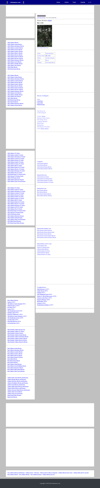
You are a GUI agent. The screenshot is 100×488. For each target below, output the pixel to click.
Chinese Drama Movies (43, 249)
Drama (42, 128)
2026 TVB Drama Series (14, 177)
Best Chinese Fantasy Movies (15, 353)
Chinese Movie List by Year (65, 472)
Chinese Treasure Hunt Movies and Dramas (19, 390)
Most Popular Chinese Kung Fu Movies (18, 342)
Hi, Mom (10, 307)
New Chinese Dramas (36, 474)
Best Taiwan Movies (42, 192)
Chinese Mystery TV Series (43, 254)
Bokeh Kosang (41, 104)
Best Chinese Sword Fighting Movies (17, 366)
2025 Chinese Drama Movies (15, 82)
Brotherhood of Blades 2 (43, 305)
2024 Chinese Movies (41, 17)
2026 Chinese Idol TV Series (15, 165)
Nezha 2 (10, 302)
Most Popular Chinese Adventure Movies (18, 336)
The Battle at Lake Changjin (15, 303)
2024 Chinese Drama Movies (44, 166)
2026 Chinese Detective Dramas (16, 179)
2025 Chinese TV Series (14, 187)
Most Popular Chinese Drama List (16, 329)
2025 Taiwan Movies (13, 101)
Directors (36, 472)
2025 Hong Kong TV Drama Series (17, 210)
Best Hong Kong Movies (14, 360)
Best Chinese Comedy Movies (15, 351)
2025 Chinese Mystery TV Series (16, 203)
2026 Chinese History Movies (15, 53)
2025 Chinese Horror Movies (15, 85)
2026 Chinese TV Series (14, 153)
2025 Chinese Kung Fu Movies (15, 87)
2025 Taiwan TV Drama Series (15, 212)
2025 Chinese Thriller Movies (15, 94)
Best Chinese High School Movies (16, 369)
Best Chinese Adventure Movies (16, 350)
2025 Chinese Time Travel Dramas (16, 219)
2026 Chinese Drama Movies (15, 49)
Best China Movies (12, 358)
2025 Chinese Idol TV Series (15, 200)
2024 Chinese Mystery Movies (44, 168)
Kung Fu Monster (41, 299)
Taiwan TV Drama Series (43, 247)
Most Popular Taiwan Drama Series (45, 232)
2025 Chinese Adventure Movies (16, 78)
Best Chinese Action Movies (15, 348)
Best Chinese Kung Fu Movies (15, 357)
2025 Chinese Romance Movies (15, 91)
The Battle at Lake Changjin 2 (15, 316)
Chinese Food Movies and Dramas (16, 384)
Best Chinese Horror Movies (15, 355)
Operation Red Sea (12, 321)
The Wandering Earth (42, 294)
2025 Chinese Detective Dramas (16, 216)
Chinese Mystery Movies (43, 252)
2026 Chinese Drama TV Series (16, 160)
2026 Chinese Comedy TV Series (16, 158)
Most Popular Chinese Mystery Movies (46, 237)
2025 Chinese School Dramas (15, 217)
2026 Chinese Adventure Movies (16, 46)
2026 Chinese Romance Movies (15, 60)
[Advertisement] (44, 9)
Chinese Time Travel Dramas (15, 393)
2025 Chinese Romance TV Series (16, 205)
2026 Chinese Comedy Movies (15, 47)
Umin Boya (40, 101)
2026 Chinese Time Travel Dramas (16, 181)
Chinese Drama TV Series (43, 250)
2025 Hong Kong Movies (14, 100)
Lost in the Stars (12, 323)
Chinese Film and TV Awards (81, 472)
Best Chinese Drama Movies (44, 193)
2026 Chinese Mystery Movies (15, 58)
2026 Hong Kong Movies (14, 69)
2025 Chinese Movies (13, 75)
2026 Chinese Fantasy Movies (15, 51)
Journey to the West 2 (42, 297)
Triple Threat (40, 290)
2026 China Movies (12, 67)
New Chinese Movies (24, 474)
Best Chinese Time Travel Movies (16, 371)
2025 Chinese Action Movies (15, 77)
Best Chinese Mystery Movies (44, 195)
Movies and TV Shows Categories (48, 472)
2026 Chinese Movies (13, 42)
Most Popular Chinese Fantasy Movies (17, 338)
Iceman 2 (39, 303)
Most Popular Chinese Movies (44, 230)
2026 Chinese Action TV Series (15, 155)
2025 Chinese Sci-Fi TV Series (15, 207)
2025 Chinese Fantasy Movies (15, 84)
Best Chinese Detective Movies (15, 367)
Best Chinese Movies (42, 190)
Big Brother (40, 301)
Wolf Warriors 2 (41, 289)
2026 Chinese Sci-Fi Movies (14, 61)
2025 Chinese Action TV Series (15, 189)
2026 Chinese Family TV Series (16, 162)
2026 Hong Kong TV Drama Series (17, 174)
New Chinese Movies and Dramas (16, 472)
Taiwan (43, 116)
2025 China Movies (12, 98)
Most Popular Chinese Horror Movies (17, 340)
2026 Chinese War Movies (14, 65)
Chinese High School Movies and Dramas (18, 386)
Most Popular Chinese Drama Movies (46, 235)
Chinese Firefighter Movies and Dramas (18, 383)
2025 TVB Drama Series (14, 214)
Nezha (9, 309)
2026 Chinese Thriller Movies (15, 63)
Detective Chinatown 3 (13, 314)
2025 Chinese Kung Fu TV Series (16, 201)
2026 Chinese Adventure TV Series (16, 156)
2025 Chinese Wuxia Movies (15, 105)
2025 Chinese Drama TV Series (16, 194)
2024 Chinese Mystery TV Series (45, 182)
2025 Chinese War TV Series (15, 209)
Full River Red (11, 312)
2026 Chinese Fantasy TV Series (16, 163)
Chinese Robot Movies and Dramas (17, 388)
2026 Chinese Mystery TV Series (16, 169)
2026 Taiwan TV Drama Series (15, 176)
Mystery (47, 128)
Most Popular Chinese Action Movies (17, 335)
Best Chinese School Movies (15, 364)
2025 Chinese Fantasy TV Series (16, 198)
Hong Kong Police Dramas (14, 395)
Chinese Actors (29, 472)
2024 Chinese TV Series (43, 176)
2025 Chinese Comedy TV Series (16, 193)
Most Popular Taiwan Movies (44, 233)
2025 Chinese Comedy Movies (15, 80)
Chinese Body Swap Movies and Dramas (18, 377)
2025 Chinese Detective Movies (15, 103)
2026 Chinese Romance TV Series (16, 170)
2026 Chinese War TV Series (15, 172)
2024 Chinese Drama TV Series (45, 180)
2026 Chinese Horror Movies (15, 54)
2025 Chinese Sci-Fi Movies (14, 93)
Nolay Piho (40, 102)
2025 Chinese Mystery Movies (15, 89)
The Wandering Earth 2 (14, 317)
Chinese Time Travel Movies (15, 391)
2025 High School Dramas (14, 221)
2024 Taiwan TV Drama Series (44, 178)
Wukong (39, 292)
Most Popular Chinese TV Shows (16, 331)
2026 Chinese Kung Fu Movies (15, 56)
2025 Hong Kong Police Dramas (16, 223)
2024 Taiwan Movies (42, 165)
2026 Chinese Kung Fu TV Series (16, 167)
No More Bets (11, 319)
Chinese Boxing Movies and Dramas (17, 379)
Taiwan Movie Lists (42, 245)
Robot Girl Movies (12, 397)
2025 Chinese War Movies (14, 96)
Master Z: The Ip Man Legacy (45, 296)
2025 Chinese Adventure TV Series (16, 191)
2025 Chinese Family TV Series (16, 196)
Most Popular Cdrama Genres (15, 333)
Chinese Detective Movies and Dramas (17, 381)
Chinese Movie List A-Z (49, 474)
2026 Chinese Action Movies (15, 44)
